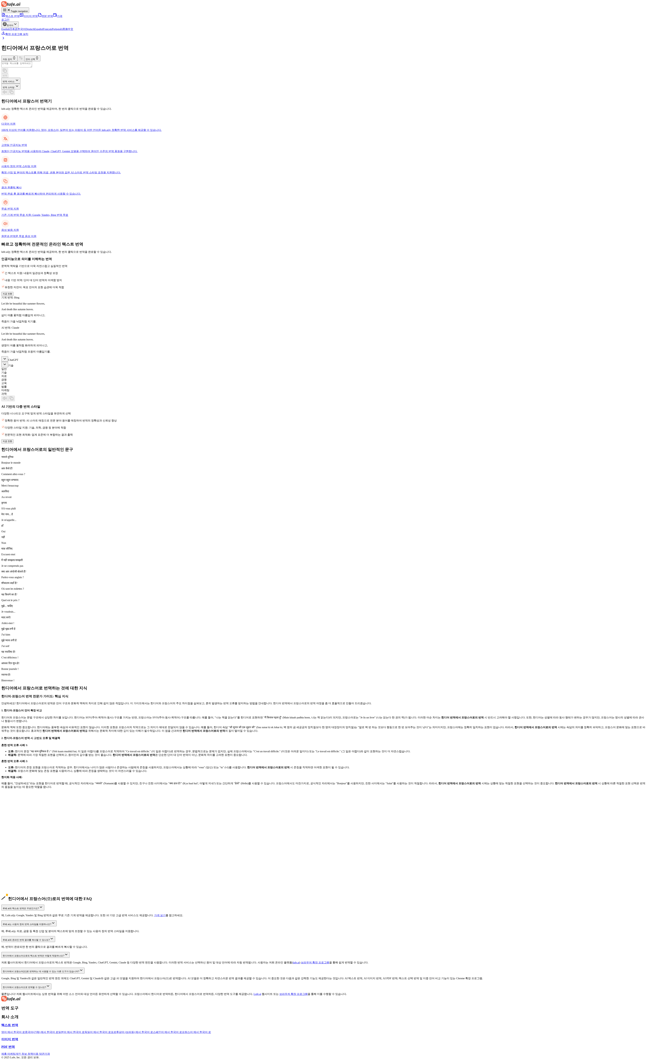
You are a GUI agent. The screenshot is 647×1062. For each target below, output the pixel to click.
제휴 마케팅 (8, 1053)
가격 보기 (160, 915)
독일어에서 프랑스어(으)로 (17, 842)
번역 (5, 75)
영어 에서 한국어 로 (13, 1032)
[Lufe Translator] (323, 999)
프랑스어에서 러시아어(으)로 (18, 885)
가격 (59, 16)
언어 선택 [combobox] (30, 59)
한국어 (22, 29)
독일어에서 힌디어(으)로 (16, 846)
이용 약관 (38, 1053)
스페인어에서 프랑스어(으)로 (18, 849)
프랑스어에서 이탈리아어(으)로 (20, 881)
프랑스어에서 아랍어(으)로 (17, 888)
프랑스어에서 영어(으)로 (16, 856)
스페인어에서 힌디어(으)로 (17, 853)
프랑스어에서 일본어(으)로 (17, 863)
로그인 (5, 19)
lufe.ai (296, 962)
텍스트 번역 (12, 16)
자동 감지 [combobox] (7, 59)
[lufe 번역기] (323, 4)
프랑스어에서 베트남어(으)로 (18, 895)
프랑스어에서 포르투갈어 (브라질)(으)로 (25, 878)
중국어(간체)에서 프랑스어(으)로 (20, 821)
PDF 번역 (47, 16)
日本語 (13, 29)
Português (57, 29)
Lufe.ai (257, 994)
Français (47, 29)
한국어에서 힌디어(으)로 (16, 839)
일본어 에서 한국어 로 (71, 1032)
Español (38, 29)
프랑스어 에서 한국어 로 (196, 1032)
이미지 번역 (31, 16)
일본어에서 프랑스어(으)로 (17, 828)
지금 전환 (7, 294)
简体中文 (68, 29)
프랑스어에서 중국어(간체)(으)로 (20, 860)
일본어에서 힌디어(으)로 (16, 832)
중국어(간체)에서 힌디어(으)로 (19, 825)
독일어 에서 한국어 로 (98, 1032)
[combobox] (10, 81)
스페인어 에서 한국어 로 (167, 1032)
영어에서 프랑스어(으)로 (16, 814)
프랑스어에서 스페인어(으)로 (18, 874)
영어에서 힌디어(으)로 (14, 817)
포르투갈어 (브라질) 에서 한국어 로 (132, 1032)
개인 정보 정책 (24, 1053)
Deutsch (30, 29)
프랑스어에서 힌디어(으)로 (17, 892)
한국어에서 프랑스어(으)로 (17, 835)
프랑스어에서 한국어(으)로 (17, 867)
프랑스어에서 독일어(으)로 (17, 871)
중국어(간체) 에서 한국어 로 (41, 1032)
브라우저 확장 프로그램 (315, 962)
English (5, 29)
